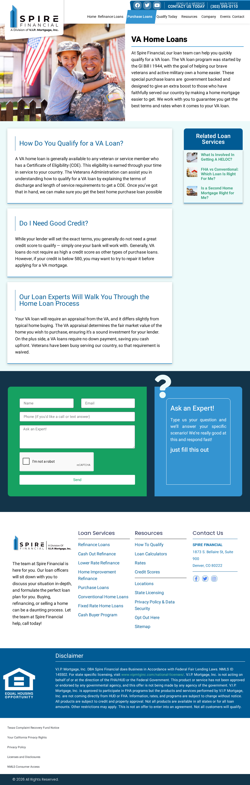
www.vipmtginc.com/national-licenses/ (152, 674)
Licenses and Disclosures (23, 757)
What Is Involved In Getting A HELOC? (217, 157)
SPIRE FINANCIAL (207, 545)
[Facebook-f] (196, 579)
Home (91, 17)
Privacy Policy (16, 747)
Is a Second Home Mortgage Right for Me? (217, 192)
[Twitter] (205, 579)
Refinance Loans (110, 17)
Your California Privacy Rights (27, 737)
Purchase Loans (139, 17)
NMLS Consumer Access (23, 767)
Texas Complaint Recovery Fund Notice (33, 728)
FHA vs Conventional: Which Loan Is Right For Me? (220, 174)
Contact (238, 17)
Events (225, 17)
